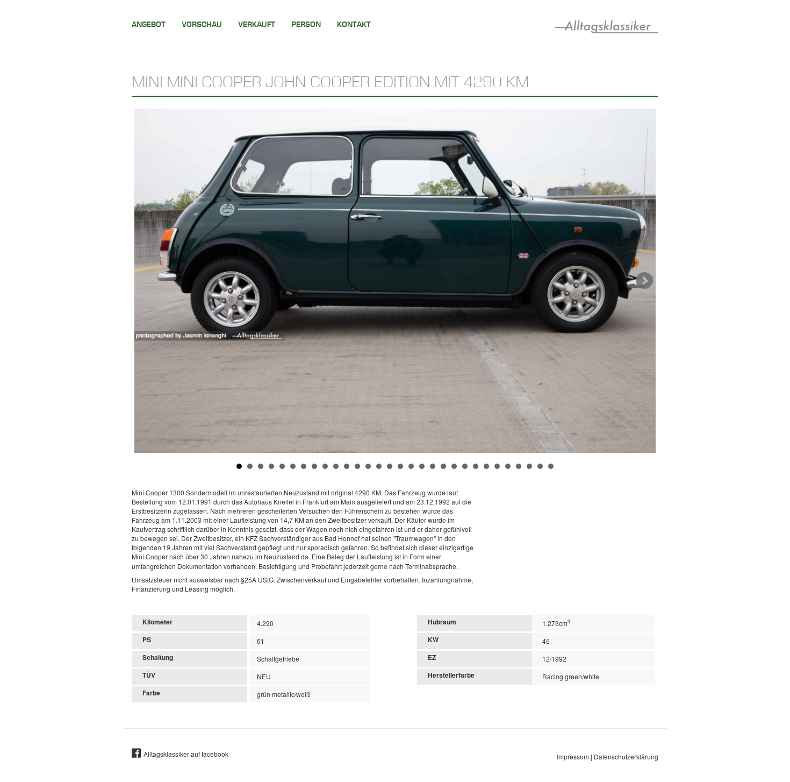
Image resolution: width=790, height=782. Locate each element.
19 (432, 466)
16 (400, 466)
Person (306, 24)
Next (644, 280)
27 (518, 466)
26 (508, 466)
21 (454, 466)
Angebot (149, 24)
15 (389, 466)
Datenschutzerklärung (626, 756)
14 (379, 466)
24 (486, 466)
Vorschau (202, 24)
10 (336, 466)
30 (551, 466)
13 (368, 466)
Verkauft (256, 24)
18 (422, 466)
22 (465, 466)
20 (443, 466)
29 (540, 466)
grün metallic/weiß (283, 694)
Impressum (573, 756)
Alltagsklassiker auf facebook (185, 753)
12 (357, 466)
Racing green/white (570, 676)
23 (475, 466)
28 (529, 466)
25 (497, 466)
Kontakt (354, 24)
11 (346, 466)
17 (411, 466)
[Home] (606, 24)
